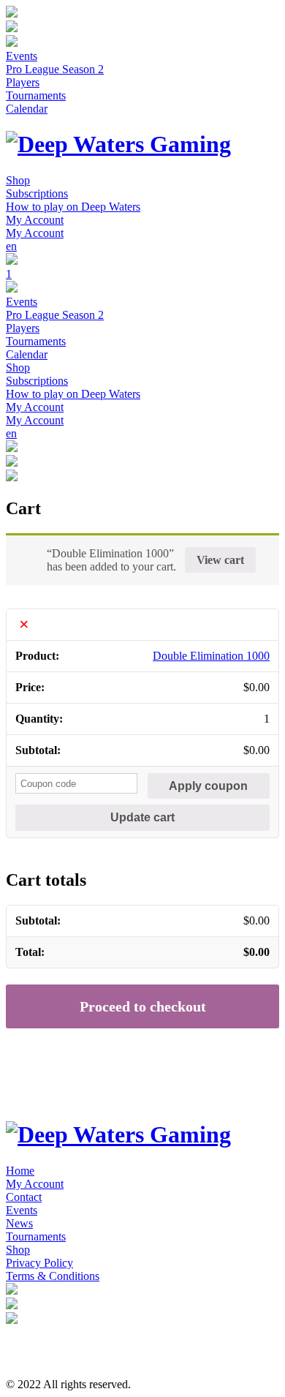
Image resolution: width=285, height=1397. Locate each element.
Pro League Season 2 (55, 69)
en (11, 246)
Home (20, 1170)
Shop (18, 180)
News (19, 1223)
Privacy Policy (39, 1263)
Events (21, 56)
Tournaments (36, 95)
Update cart (142, 817)
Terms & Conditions (52, 1276)
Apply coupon (208, 786)
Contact (24, 1197)
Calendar (27, 108)
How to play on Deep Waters (73, 206)
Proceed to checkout (143, 1006)
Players (22, 82)
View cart (220, 560)
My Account (35, 220)
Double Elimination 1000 (211, 655)
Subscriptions (37, 193)
